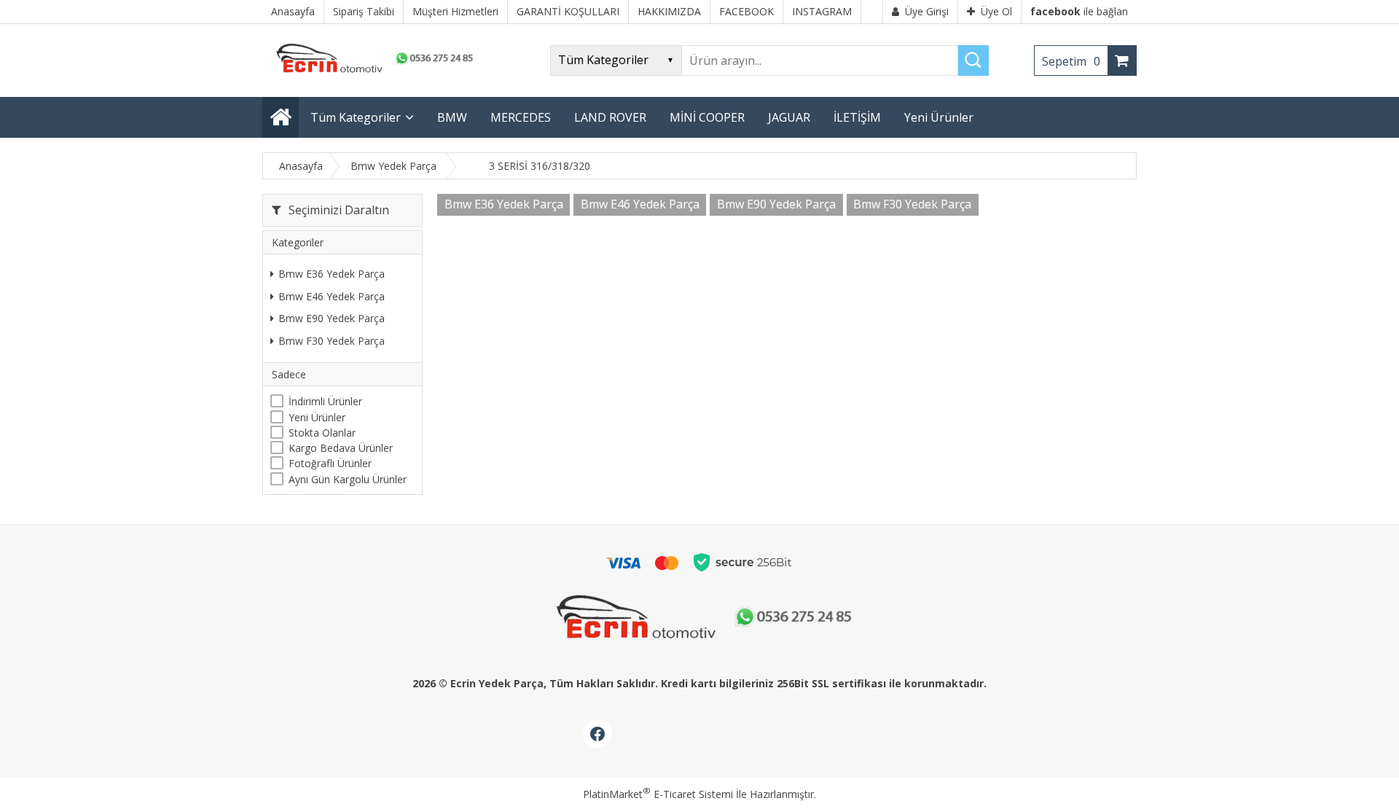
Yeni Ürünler (317, 417)
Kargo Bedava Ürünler (341, 448)
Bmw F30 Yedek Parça (331, 341)
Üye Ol (996, 11)
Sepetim (1071, 61)
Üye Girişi (927, 11)
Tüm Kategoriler (355, 117)
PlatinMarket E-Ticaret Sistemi (658, 794)
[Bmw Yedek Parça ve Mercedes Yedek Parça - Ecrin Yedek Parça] (371, 72)
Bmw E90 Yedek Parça (331, 318)
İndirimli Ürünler (325, 401)
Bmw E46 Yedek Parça (331, 296)
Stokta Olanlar (322, 432)
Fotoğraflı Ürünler (330, 463)
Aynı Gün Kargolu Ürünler (348, 479)
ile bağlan (1079, 11)
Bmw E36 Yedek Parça (331, 274)
